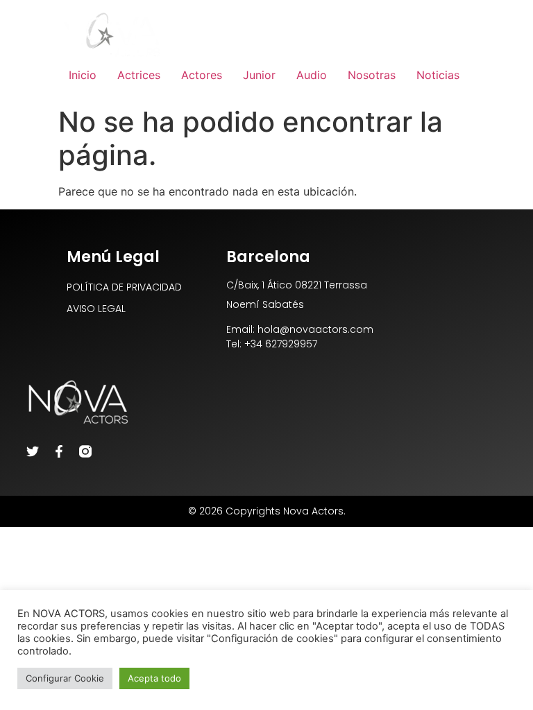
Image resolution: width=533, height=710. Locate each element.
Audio (311, 75)
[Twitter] (32, 451)
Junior (259, 75)
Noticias (437, 75)
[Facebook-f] (59, 451)
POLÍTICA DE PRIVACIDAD (124, 287)
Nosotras (372, 75)
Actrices (138, 75)
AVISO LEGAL (96, 308)
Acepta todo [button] (154, 678)
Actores (201, 75)
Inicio (82, 75)
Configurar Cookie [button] (65, 678)
